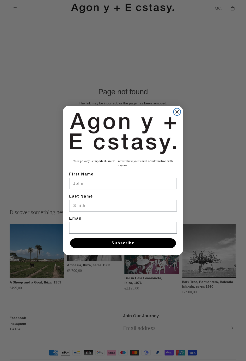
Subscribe (123, 243)
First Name (81, 174)
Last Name (81, 196)
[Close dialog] (177, 111)
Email (75, 218)
